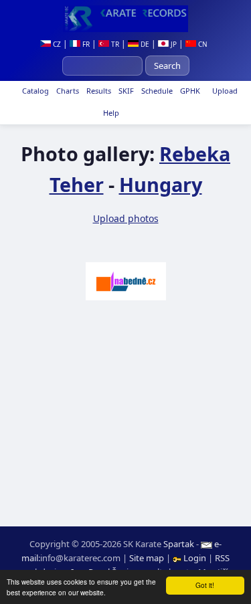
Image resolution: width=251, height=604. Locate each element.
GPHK (189, 91)
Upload (225, 91)
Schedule (156, 91)
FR (85, 44)
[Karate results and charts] (125, 18)
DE (144, 44)
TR (114, 44)
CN (201, 44)
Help (110, 113)
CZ (56, 44)
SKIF (125, 91)
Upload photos (126, 218)
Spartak (178, 544)
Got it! (204, 585)
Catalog (34, 91)
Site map (146, 558)
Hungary (160, 184)
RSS (222, 558)
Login (194, 558)
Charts (66, 91)
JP (173, 44)
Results (97, 91)
